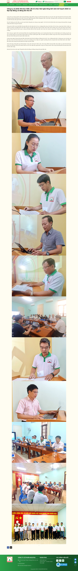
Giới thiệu (12, 4)
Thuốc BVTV (18, 4)
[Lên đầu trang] (75, 565)
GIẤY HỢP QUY (43, 560)
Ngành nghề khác (43, 4)
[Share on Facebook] (8, 547)
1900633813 (40, 1)
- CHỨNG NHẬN (46, 561)
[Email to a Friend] (11, 547)
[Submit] (65, 1)
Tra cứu (50, 4)
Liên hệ (66, 4)
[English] (69, 1)
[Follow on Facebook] (57, 561)
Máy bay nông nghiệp (33, 4)
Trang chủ (8, 4)
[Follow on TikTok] (60, 561)
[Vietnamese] (70, 1)
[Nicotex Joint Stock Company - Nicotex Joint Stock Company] (9, 1)
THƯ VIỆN (42, 563)
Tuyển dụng (56, 4)
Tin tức (61, 4)
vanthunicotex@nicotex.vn (49, 1)
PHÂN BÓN (25, 4)
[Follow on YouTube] (63, 561)
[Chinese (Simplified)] (67, 1)
